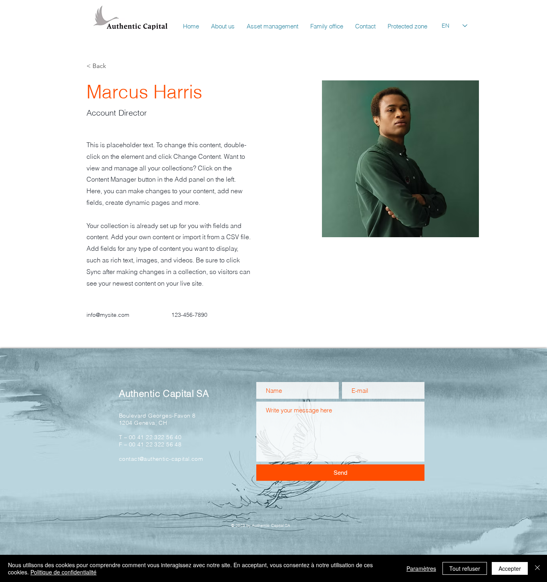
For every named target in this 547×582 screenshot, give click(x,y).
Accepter (510, 568)
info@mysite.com (107, 314)
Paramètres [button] (421, 568)
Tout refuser (464, 568)
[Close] (537, 568)
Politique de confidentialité (63, 572)
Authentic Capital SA (164, 393)
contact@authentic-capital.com (161, 458)
